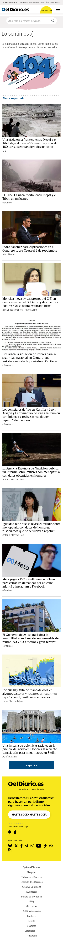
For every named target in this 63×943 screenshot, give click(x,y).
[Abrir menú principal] (58, 9)
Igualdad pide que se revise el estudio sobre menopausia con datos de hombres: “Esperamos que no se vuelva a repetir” (31, 527)
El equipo (31, 872)
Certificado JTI (31, 930)
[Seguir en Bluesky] (10, 846)
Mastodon (31, 935)
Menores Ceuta (34, 2)
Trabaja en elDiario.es (31, 877)
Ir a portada (31, 765)
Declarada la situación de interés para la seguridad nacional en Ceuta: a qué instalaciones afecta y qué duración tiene (29, 357)
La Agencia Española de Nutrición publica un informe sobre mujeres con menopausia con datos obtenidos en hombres (31, 471)
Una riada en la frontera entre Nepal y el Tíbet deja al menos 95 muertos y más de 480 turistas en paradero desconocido (29, 143)
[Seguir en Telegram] (26, 846)
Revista (31, 921)
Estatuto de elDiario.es (31, 882)
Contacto (31, 916)
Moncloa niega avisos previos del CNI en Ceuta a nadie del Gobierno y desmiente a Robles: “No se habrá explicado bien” (30, 302)
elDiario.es (7, 202)
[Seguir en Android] (9, 832)
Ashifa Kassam (9, 756)
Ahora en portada (13, 98)
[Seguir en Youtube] (38, 846)
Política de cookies (32, 911)
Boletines (31, 925)
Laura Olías (7, 701)
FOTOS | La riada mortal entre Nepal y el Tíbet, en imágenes (29, 197)
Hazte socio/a (46, 10)
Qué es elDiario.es (31, 867)
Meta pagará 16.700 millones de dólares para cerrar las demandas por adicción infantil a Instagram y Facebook (28, 582)
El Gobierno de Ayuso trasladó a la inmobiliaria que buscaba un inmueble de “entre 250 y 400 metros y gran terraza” (30, 638)
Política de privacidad (31, 896)
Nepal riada (24, 2)
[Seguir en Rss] (9, 850)
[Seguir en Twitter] (16, 846)
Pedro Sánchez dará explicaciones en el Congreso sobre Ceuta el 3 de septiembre (29, 248)
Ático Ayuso (50, 2)
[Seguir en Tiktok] (45, 846)
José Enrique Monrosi (12, 309)
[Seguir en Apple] (15, 832)
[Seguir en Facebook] (21, 846)
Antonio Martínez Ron (13, 479)
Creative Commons (31, 886)
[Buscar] (53, 20)
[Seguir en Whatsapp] (51, 846)
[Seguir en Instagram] (32, 846)
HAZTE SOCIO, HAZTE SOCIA (29, 814)
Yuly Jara (19, 701)
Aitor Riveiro (8, 254)
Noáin (42, 2)
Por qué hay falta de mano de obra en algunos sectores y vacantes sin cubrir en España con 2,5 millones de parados (29, 693)
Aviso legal (31, 891)
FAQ (31, 901)
